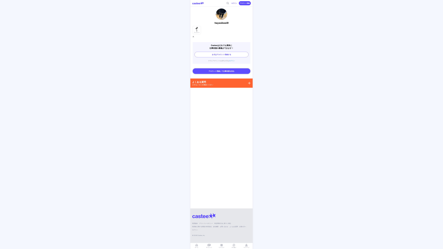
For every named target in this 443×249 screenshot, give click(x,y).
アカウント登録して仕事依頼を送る (221, 71)
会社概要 (216, 226)
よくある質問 (234, 226)
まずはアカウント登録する (221, 54)
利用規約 (195, 223)
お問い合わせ (224, 226)
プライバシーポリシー (206, 223)
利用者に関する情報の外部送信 (202, 226)
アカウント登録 (245, 3)
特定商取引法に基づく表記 (222, 223)
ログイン (234, 3)
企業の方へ (242, 226)
